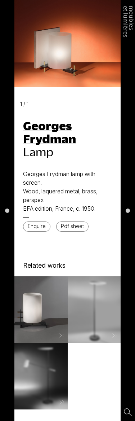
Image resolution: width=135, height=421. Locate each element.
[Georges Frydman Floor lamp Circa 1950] (94, 309)
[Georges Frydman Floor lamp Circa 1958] (41, 376)
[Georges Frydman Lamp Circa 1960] (41, 309)
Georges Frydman (49, 132)
